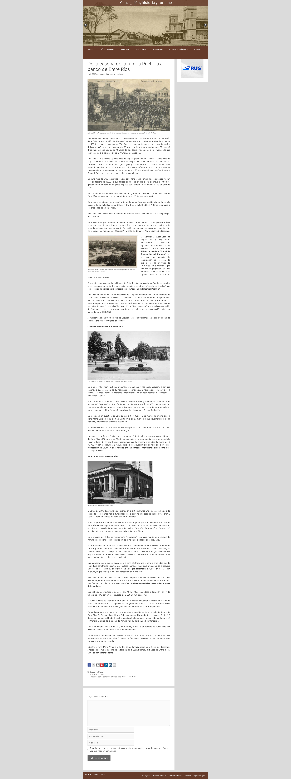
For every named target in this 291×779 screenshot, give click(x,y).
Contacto (187, 776)
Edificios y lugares (107, 49)
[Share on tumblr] (110, 665)
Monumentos (158, 49)
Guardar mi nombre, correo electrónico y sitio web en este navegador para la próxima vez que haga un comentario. (129, 749)
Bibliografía (146, 776)
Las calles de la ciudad (177, 49)
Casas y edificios (96, 672)
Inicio (90, 49)
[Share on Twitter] (93, 665)
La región (196, 49)
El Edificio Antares (97, 674)
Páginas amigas (199, 776)
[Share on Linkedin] (106, 665)
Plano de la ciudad (159, 776)
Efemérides (141, 49)
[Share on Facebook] (89, 665)
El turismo (125, 49)
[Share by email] (114, 665)
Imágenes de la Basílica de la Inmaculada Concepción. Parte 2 (113, 677)
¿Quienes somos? (175, 776)
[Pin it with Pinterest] (102, 665)
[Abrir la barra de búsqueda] (145, 55)
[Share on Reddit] (98, 665)
